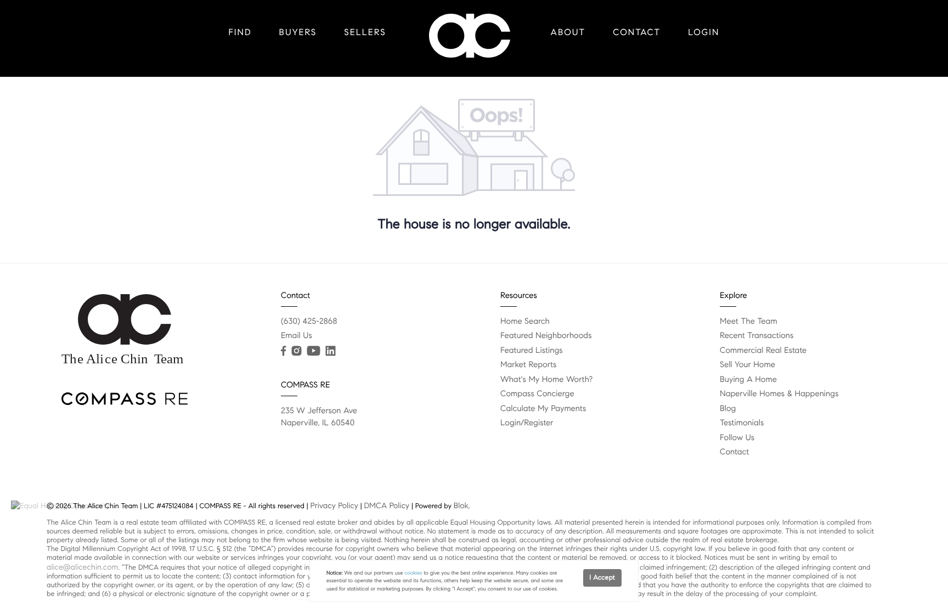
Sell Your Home (747, 365)
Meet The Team (748, 322)
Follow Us (737, 438)
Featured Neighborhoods (546, 336)
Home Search (525, 322)
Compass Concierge (537, 394)
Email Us (296, 336)
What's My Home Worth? (546, 380)
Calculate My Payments (543, 409)
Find (240, 32)
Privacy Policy (334, 505)
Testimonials (742, 423)
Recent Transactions (756, 336)
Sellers (365, 32)
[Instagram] (296, 351)
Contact (637, 32)
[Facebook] (283, 351)
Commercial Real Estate (763, 351)
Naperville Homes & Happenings (779, 394)
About (568, 32)
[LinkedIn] (330, 351)
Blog (728, 409)
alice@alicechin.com (82, 567)
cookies (413, 573)
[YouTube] (313, 351)
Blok (461, 505)
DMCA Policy (386, 505)
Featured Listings (531, 351)
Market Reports (528, 365)
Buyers (298, 32)
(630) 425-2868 (309, 322)
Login (703, 32)
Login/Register (527, 423)
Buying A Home (748, 380)
